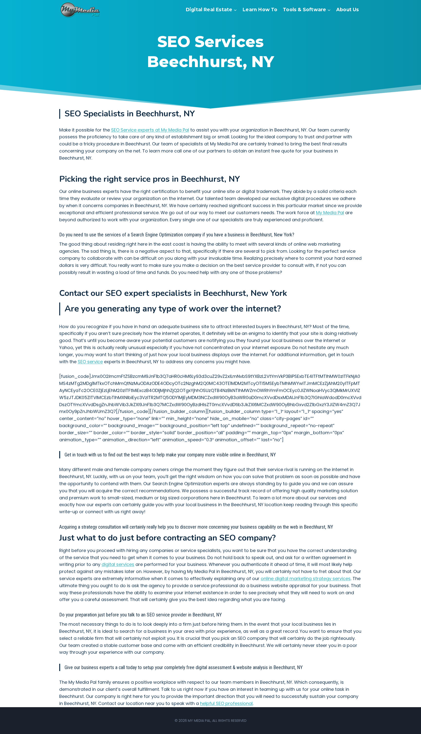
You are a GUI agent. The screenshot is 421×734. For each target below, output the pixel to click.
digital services (118, 564)
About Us (347, 9)
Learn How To (259, 9)
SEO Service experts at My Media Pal (150, 130)
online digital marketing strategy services (306, 578)
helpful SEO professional (226, 703)
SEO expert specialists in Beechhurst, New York (196, 293)
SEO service (90, 362)
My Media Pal (330, 213)
